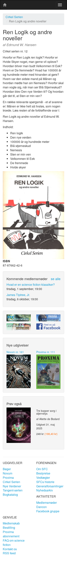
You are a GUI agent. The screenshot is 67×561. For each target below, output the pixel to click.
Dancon (41, 507)
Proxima (8, 477)
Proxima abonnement (11, 534)
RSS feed (9, 553)
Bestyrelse (43, 473)
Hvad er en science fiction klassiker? (31, 284)
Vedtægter (43, 477)
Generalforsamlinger (49, 486)
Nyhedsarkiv (44, 490)
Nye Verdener (12, 486)
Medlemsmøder (46, 502)
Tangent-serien (13, 490)
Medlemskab (11, 523)
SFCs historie (45, 482)
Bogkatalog (10, 494)
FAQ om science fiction (14, 542)
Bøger (7, 469)
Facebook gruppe (47, 511)
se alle (55, 278)
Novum (7, 473)
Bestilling (9, 527)
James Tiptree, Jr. (18, 295)
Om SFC (42, 469)
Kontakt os (10, 549)
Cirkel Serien (14, 17)
